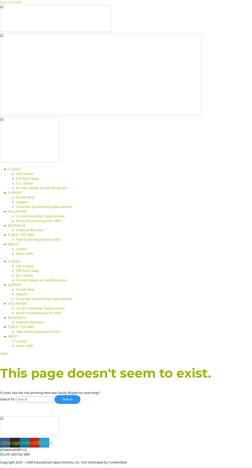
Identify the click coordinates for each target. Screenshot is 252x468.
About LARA (24, 253)
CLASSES (14, 169)
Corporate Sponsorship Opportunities (44, 207)
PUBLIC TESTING (21, 235)
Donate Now (25, 197)
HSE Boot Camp (27, 178)
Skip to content (11, 2)
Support (22, 202)
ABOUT (13, 244)
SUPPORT (15, 193)
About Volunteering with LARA (38, 221)
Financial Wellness (30, 230)
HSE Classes (25, 174)
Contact (21, 249)
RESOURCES (17, 225)
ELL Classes (24, 183)
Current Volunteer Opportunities (40, 216)
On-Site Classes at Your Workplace (41, 188)
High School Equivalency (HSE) (38, 239)
